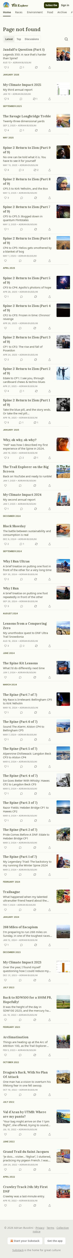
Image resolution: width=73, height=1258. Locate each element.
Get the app (55, 1241)
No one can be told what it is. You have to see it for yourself (24, 159)
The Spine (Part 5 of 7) (20, 749)
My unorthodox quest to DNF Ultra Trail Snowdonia (25, 634)
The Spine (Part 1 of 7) (20, 857)
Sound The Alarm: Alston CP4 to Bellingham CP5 (23, 728)
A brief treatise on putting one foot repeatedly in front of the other (25, 595)
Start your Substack (26, 1241)
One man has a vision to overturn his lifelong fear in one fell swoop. (27, 1083)
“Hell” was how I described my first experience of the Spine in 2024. (25, 446)
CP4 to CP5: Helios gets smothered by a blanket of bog (27, 249)
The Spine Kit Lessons (20, 663)
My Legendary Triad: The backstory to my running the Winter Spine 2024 (27, 863)
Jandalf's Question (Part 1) (24, 49)
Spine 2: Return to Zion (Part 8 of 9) (27, 181)
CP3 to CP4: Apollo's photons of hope (27, 287)
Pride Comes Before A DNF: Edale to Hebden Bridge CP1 (26, 836)
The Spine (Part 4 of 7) (20, 776)
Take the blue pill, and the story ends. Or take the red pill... (27, 411)
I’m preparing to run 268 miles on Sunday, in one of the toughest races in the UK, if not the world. (26, 933)
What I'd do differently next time (24, 668)
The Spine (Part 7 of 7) (20, 695)
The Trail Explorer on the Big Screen (25, 469)
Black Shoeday (14, 526)
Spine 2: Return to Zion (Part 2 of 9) (26, 371)
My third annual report (17, 89)
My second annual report (19, 499)
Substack (18, 1250)
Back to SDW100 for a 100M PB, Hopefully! (27, 999)
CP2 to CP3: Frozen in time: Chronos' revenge (26, 317)
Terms (50, 1228)
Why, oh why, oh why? (19, 440)
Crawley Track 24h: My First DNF (25, 1189)
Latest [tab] (9, 39)
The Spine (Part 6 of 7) (20, 722)
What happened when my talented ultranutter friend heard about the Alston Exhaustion (25, 898)
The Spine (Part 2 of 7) (20, 830)
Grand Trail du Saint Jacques (26, 1152)
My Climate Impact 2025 (22, 85)
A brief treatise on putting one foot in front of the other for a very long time (27, 568)
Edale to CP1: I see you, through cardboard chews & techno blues (24, 380)
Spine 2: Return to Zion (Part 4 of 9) (27, 308)
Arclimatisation (15, 1037)
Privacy (40, 1228)
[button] (7, 12)
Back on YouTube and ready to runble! (27, 476)
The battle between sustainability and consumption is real (27, 533)
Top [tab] (19, 39)
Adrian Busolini (22, 62)
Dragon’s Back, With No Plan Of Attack (25, 1074)
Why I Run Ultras (16, 561)
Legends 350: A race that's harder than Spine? (24, 56)
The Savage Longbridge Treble (27, 116)
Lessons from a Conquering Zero (25, 625)
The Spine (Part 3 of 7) (20, 803)
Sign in (65, 5)
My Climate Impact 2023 (22, 962)
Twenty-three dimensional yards (24, 121)
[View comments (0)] (21, 99)
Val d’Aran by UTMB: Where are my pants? (24, 1114)
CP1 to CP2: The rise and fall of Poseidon (22, 348)
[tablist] (22, 39)
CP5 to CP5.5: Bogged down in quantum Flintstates (22, 218)
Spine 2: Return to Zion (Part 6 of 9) (27, 240)
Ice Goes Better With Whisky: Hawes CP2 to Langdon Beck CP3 (26, 782)
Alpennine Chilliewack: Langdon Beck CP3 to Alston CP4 (27, 755)
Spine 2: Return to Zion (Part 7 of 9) (26, 209)
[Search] (66, 39)
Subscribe (51, 5)
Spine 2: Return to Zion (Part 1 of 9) (26, 402)
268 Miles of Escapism (20, 927)
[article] (36, 58)
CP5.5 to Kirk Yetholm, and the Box (25, 188)
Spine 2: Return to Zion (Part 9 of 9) (27, 150)
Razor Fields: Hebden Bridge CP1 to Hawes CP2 (26, 809)
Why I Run (11, 588)
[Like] (5, 260)
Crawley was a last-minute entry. (24, 1196)
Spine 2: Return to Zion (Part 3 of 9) (27, 339)
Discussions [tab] (32, 39)
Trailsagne (11, 892)
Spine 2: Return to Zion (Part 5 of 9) (26, 280)
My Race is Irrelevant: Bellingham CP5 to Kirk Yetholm (27, 701)
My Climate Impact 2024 (22, 495)
